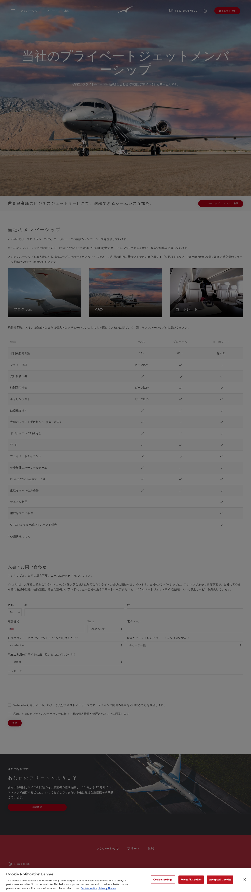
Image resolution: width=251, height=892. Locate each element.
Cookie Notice (89, 888)
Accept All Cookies (220, 879)
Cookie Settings (162, 879)
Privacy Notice (107, 888)
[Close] (244, 879)
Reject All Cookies (191, 879)
